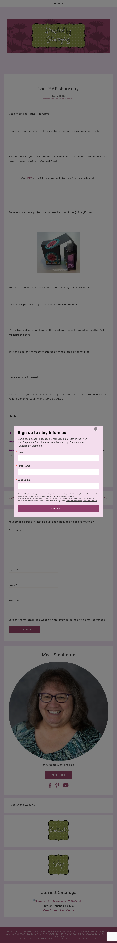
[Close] (95, 429)
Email (21, 452)
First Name (24, 466)
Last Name (24, 480)
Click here (58, 508)
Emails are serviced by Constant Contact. (81, 500)
